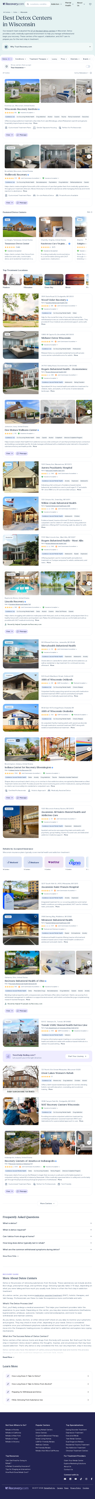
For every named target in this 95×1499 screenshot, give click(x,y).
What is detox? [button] (10, 1223)
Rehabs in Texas (12, 1439)
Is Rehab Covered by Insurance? (18, 1466)
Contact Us (68, 1470)
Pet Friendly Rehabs (43, 1448)
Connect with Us (71, 1475)
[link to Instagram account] (86, 1479)
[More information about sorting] (90, 73)
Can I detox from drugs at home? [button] (19, 1236)
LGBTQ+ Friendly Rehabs (45, 1442)
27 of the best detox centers (43, 31)
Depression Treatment (74, 1433)
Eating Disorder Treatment (76, 1430)
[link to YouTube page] (76, 1479)
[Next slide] (89, 91)
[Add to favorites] (88, 82)
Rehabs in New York (13, 1436)
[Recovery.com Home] (13, 4)
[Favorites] (90, 4)
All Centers (6, 12)
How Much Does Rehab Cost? (17, 1472)
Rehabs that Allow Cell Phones (47, 1451)
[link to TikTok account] (81, 1479)
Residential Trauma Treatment (77, 1445)
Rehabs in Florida (12, 1430)
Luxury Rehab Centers (44, 1430)
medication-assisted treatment (48, 1295)
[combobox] (37, 4)
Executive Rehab (72, 1436)
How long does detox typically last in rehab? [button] (24, 1243)
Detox (15, 12)
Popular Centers (43, 1425)
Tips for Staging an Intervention (18, 1469)
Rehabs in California (13, 1433)
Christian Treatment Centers (77, 1451)
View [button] (8, 135)
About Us (67, 1467)
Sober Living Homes (43, 1439)
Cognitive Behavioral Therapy (47, 1436)
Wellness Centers (42, 1445)
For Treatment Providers (75, 1456)
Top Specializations (74, 1425)
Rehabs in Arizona (12, 1442)
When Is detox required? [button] (14, 1230)
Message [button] (23, 135)
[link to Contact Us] (65, 1479)
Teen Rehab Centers (73, 1439)
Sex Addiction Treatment (76, 1448)
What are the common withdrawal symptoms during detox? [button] (31, 1249)
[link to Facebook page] (92, 1479)
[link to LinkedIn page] (70, 1479)
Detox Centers (41, 1433)
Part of (54, 302)
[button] (81, 73)
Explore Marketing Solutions (75, 1464)
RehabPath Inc (49, 1488)
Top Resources (12, 1456)
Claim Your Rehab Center (73, 1461)
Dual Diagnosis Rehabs (75, 1442)
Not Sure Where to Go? (16, 1425)
